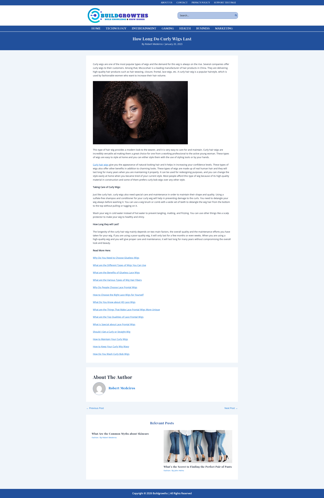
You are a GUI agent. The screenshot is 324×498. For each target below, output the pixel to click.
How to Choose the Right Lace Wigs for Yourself (118, 294)
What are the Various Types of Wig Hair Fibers (117, 280)
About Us (166, 2)
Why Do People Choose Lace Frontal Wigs (115, 287)
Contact (182, 2)
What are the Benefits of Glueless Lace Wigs (116, 272)
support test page (225, 2)
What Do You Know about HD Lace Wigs (114, 302)
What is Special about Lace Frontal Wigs (114, 324)
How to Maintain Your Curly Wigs (110, 339)
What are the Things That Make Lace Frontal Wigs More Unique (126, 309)
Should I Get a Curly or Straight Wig (111, 331)
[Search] (236, 15)
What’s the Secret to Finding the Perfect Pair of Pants (198, 466)
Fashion (95, 437)
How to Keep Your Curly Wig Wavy (111, 346)
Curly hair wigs (101, 164)
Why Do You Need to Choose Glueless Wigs (116, 257)
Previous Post (95, 408)
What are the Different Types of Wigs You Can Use (119, 265)
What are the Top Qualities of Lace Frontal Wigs (118, 316)
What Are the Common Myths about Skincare (120, 433)
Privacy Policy (201, 2)
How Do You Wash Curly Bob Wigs (111, 353)
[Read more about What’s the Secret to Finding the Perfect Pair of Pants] (198, 446)
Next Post (231, 408)
